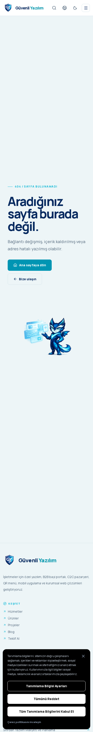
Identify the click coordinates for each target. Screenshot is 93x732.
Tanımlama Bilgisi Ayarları (46, 686)
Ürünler (13, 618)
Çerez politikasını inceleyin (24, 722)
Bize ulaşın (27, 279)
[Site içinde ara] (54, 7)
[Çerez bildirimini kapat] (83, 656)
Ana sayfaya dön (32, 265)
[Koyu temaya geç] (74, 7)
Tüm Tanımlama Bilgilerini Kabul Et (46, 711)
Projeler (14, 625)
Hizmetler (15, 611)
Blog (11, 632)
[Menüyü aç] (86, 8)
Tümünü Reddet (46, 699)
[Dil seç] (64, 7)
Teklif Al (13, 638)
